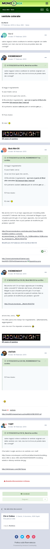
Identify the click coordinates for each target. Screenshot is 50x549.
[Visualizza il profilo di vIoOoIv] (4, 353)
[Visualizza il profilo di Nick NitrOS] (4, 150)
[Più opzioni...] (45, 35)
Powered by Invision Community (25, 545)
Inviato (17, 36)
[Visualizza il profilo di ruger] (4, 425)
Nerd (6, 23)
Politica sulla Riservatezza (25, 542)
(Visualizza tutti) (9, 519)
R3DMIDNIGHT (15, 56)
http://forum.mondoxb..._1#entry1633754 (19, 304)
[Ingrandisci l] (9, 123)
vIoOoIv (12, 352)
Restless (12, 526)
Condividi (25, 494)
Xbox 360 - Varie (22, 25)
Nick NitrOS (14, 148)
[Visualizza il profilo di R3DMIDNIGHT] (4, 57)
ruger (11, 424)
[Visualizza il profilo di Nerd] (4, 35)
